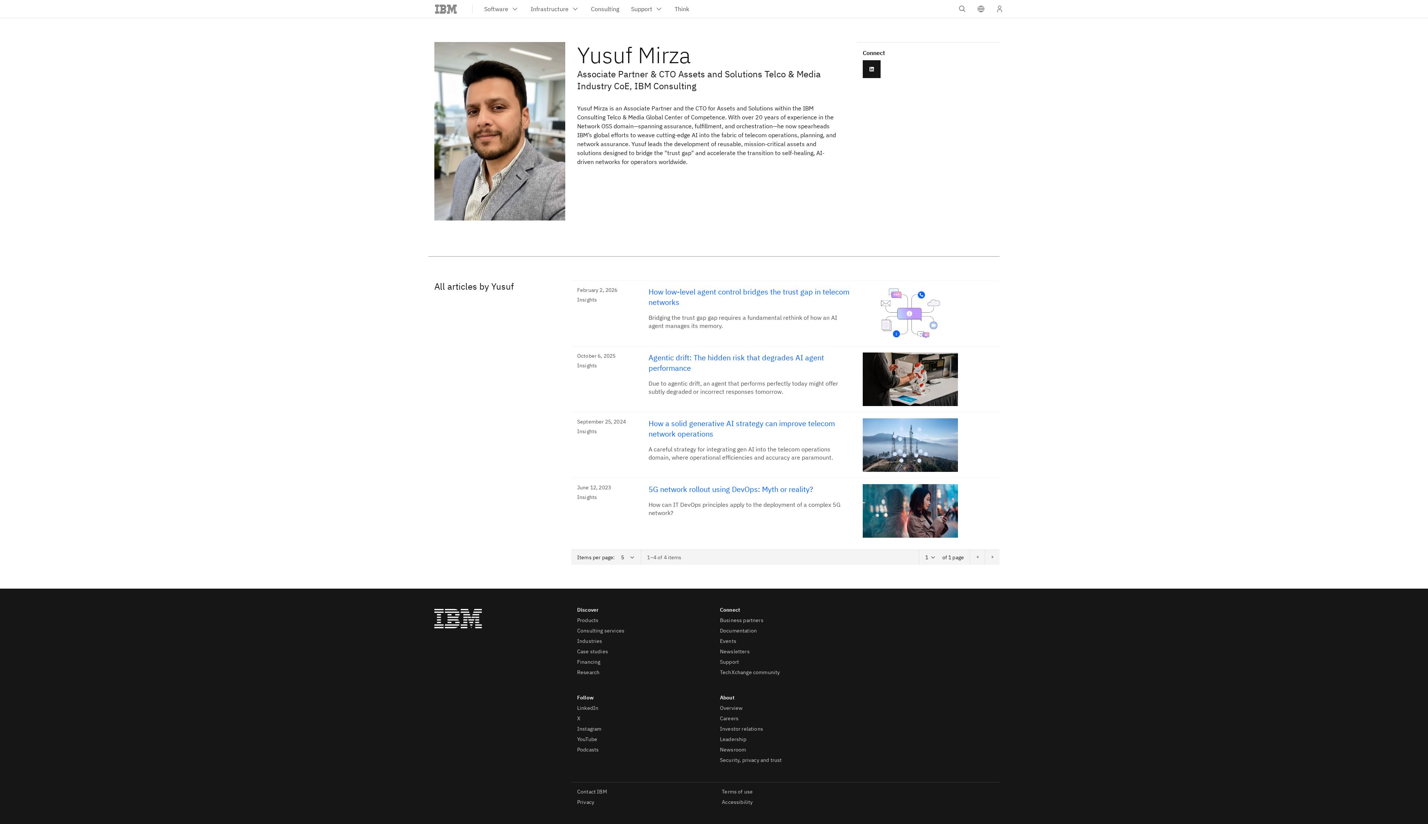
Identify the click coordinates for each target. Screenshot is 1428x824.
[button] (981, 9)
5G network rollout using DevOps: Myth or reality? (731, 489)
